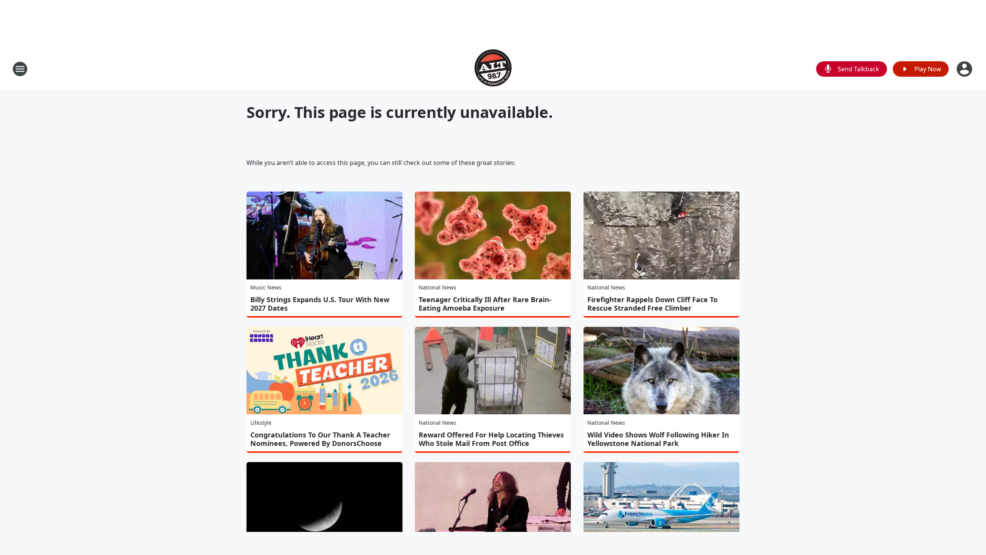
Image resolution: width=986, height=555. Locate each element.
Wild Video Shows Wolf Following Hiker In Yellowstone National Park (658, 439)
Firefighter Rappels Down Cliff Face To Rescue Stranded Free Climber (652, 303)
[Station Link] (493, 69)
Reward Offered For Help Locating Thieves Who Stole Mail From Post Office (491, 439)
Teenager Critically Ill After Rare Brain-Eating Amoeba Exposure (485, 303)
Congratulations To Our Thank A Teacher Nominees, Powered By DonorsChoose (320, 439)
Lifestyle (261, 422)
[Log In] (965, 69)
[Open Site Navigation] (20, 69)
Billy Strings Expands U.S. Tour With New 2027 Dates (319, 303)
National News (437, 287)
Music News (266, 287)
